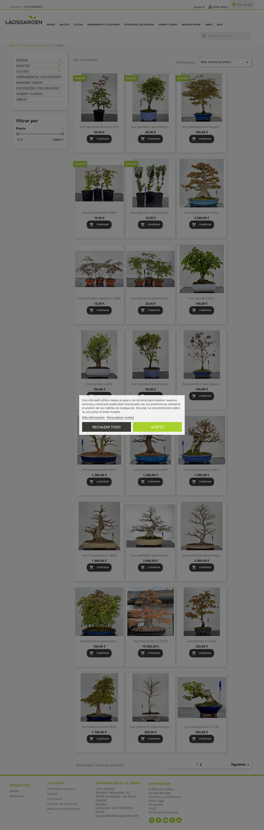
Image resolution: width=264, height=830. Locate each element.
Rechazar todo (106, 427)
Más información (93, 417)
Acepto (157, 427)
